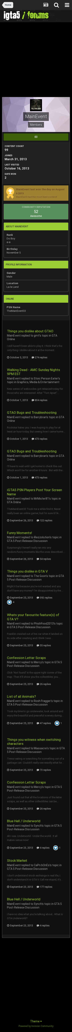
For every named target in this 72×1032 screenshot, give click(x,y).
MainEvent (14, 335)
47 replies (45, 723)
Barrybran (40, 417)
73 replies (45, 769)
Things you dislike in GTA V (27, 571)
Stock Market (17, 860)
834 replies (40, 400)
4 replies (44, 847)
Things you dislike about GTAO (30, 331)
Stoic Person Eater (46, 378)
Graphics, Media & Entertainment (38, 382)
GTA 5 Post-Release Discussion (27, 541)
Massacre (40, 748)
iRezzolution (42, 537)
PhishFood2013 (44, 623)
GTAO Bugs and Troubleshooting (32, 413)
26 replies (45, 684)
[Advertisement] (36, 60)
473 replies (40, 438)
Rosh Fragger (42, 701)
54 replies (45, 558)
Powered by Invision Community (36, 1026)
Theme (35, 1021)
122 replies (45, 520)
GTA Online (14, 502)
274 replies (40, 357)
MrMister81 (41, 498)
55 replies (45, 645)
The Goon (40, 576)
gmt (36, 335)
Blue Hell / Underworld (23, 821)
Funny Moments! (19, 533)
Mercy (38, 662)
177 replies (45, 886)
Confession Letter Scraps (26, 658)
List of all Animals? (21, 696)
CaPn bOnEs (42, 865)
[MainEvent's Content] (36, 137)
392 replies (45, 597)
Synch (38, 825)
